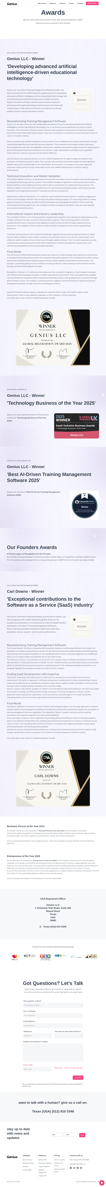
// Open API (42, 1176)
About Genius (27, 1160)
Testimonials (27, 1170)
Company (80, 3)
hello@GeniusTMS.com (78, 1164)
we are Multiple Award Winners (87, 1181)
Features (62, 3)
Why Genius (42, 3)
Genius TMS (42, 1160)
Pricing (71, 3)
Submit (78, 1077)
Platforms (53, 3)
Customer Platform (45, 1163)
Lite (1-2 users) (59, 1160)
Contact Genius (28, 1163)
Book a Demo (92, 3)
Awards (25, 1166)
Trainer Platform (44, 1166)
